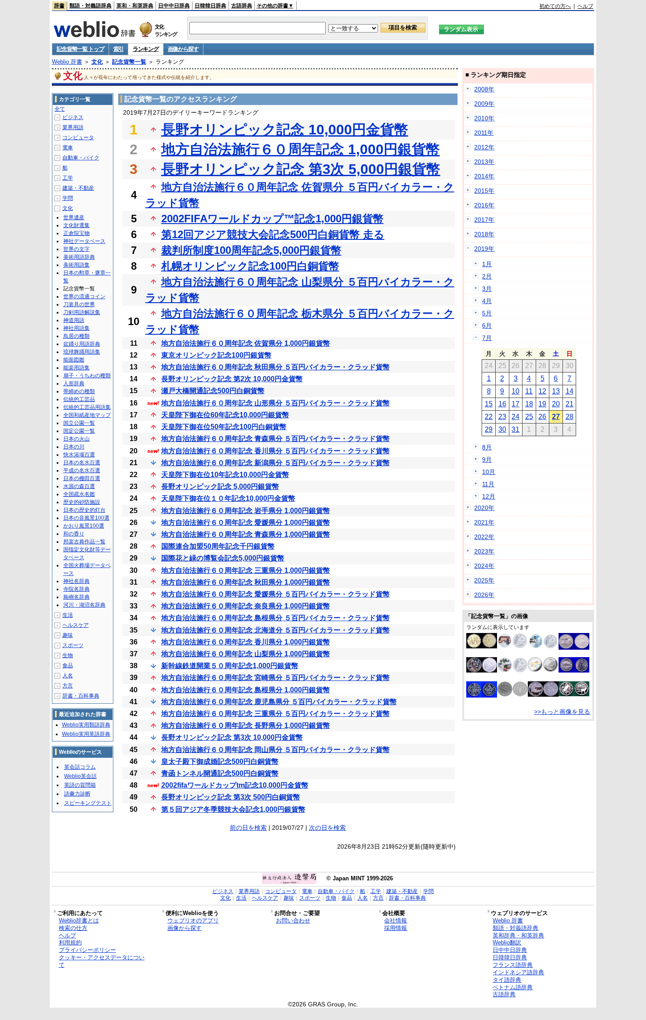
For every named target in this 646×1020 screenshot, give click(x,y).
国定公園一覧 (79, 431)
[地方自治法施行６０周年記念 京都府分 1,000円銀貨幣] (481, 670)
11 (529, 391)
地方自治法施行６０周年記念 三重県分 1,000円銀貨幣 (245, 570)
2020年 (484, 507)
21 (569, 404)
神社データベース (84, 241)
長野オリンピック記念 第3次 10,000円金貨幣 (232, 737)
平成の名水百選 (81, 470)
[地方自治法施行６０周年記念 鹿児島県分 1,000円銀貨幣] (512, 670)
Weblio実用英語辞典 (86, 734)
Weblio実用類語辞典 (86, 725)
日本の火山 (76, 439)
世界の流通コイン (84, 296)
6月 (487, 325)
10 (515, 391)
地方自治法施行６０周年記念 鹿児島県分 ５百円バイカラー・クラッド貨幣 (279, 701)
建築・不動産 (78, 188)
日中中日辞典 (174, 5)
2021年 (484, 522)
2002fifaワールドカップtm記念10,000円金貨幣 (234, 785)
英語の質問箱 (80, 785)
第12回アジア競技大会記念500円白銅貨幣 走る (273, 234)
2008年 (484, 89)
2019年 (484, 248)
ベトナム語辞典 (513, 987)
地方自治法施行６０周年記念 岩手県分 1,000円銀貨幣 (245, 510)
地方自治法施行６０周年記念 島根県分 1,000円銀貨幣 (245, 690)
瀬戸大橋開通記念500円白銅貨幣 (213, 390)
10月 (488, 471)
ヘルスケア (75, 625)
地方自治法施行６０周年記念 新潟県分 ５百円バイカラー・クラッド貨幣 (275, 463)
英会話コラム (80, 767)
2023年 (484, 551)
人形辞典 (73, 383)
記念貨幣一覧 (129, 61)
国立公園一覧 (79, 423)
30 (502, 429)
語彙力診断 (77, 794)
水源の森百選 (79, 486)
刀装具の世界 (79, 304)
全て (59, 109)
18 (529, 404)
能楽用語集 (76, 368)
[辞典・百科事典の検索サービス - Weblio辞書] (94, 34)
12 (542, 391)
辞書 (59, 5)
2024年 (484, 565)
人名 (67, 676)
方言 (67, 686)
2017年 (484, 219)
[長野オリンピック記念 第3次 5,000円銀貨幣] (574, 694)
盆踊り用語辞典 (81, 344)
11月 (488, 484)
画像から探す (183, 49)
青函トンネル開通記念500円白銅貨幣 (220, 773)
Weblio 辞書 (67, 61)
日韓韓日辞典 (210, 5)
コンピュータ (78, 137)
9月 (487, 459)
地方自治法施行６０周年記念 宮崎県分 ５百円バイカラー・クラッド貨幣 (275, 677)
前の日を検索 (248, 827)
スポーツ (72, 645)
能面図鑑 (73, 360)
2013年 (484, 161)
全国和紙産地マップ (87, 415)
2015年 (484, 190)
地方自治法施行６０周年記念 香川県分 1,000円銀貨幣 (245, 642)
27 (556, 416)
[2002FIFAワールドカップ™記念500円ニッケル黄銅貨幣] (481, 646)
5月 (487, 313)
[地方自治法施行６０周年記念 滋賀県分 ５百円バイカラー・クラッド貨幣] (512, 694)
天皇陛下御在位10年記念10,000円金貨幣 (225, 474)
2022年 (484, 536)
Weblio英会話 (80, 776)
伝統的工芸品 (79, 399)
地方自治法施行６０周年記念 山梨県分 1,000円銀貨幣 (245, 654)
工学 (67, 178)
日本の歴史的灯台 (84, 510)
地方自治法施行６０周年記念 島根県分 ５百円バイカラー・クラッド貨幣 (275, 618)
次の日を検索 (327, 827)
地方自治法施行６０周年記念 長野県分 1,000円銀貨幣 (245, 725)
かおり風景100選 (83, 526)
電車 (67, 148)
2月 (487, 276)
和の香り (73, 534)
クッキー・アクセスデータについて (102, 961)
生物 (67, 655)
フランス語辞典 (513, 965)
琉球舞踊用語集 (81, 352)
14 (569, 391)
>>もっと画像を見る (562, 711)
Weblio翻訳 (507, 942)
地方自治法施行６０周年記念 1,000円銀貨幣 (300, 149)
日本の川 (73, 447)
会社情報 (395, 920)
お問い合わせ (293, 920)
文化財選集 (76, 225)
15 (489, 404)
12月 (488, 496)
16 (502, 404)
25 (529, 416)
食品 (67, 665)
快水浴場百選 (79, 455)
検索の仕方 (73, 928)
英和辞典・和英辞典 (518, 935)
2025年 (484, 580)
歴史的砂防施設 (81, 502)
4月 (487, 300)
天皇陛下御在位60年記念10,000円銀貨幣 (225, 415)
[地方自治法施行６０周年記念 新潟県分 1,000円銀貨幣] (543, 694)
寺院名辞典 (76, 589)
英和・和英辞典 (134, 5)
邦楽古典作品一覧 (84, 542)
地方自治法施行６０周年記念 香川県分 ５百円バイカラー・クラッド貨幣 (275, 451)
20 (556, 404)
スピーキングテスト (88, 803)
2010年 (484, 118)
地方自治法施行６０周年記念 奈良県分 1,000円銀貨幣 (245, 606)
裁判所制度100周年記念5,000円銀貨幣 (251, 250)
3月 (487, 288)
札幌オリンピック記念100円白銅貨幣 (250, 266)
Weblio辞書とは (79, 920)
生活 (67, 615)
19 (542, 404)
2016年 (484, 205)
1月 (487, 264)
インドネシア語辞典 (518, 972)
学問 (67, 198)
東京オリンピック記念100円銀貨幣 (216, 355)
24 (515, 416)
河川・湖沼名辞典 (84, 605)
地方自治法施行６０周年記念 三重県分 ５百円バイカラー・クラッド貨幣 (275, 713)
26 (542, 416)
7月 (487, 337)
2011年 (484, 132)
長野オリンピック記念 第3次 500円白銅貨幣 (230, 797)
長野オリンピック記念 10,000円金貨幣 (284, 129)
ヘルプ (585, 6)
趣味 (67, 635)
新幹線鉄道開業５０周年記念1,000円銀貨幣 (229, 665)
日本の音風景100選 (86, 518)
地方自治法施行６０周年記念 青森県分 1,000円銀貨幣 (245, 534)
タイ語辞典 (507, 980)
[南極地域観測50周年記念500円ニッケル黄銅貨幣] (574, 647)
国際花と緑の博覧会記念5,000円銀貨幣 (222, 558)
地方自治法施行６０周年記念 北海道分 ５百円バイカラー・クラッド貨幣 (275, 630)
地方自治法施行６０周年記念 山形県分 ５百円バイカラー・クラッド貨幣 (275, 403)
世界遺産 (73, 217)
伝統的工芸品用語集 (87, 407)
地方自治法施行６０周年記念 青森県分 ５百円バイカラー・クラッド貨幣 (275, 438)
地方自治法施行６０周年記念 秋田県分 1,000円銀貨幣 (245, 582)
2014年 (484, 176)
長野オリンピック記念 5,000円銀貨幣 (220, 486)
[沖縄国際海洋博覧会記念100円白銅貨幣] (574, 670)
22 (489, 416)
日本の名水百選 (81, 462)
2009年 (484, 103)
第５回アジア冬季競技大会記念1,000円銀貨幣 (233, 809)
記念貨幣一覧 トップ (80, 49)
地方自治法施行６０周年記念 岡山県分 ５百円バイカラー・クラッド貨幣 (275, 749)
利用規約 (70, 942)
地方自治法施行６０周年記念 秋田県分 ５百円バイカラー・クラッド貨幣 (275, 367)
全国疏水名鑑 (79, 494)
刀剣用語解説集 (81, 312)
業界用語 (72, 127)
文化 (97, 61)
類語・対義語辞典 (90, 5)
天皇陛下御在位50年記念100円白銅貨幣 (224, 426)
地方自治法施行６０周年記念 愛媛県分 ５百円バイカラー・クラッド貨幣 (275, 594)
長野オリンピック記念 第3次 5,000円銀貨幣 (300, 169)
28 (569, 416)
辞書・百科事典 (80, 696)
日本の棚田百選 (81, 478)
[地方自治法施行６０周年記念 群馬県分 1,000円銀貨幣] (512, 646)
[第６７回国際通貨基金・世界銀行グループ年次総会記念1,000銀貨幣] (543, 669)
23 (502, 416)
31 (515, 429)
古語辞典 (241, 5)
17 (515, 404)
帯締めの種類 (79, 391)
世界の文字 (76, 249)
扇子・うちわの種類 (87, 376)
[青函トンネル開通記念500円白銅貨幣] (481, 695)
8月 (487, 447)
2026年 (484, 594)
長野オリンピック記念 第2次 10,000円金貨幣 (232, 379)
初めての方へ (555, 6)
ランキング (146, 49)
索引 (118, 49)
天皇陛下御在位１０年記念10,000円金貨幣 (228, 498)
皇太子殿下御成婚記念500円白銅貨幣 (220, 761)
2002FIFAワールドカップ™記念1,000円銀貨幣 (272, 218)
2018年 (484, 234)
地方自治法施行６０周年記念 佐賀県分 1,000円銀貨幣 (245, 343)
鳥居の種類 (76, 336)
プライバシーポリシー (87, 950)
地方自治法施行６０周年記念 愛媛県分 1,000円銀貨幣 (245, 522)
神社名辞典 (76, 581)
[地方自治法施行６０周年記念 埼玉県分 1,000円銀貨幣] (543, 647)
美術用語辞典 (79, 257)
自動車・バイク (80, 158)
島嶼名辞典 (76, 597)
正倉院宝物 (76, 233)
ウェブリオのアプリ (193, 920)
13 (556, 391)
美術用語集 (76, 265)
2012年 (484, 147)
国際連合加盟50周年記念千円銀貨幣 (218, 546)
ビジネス (72, 117)
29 (489, 429)
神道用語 (73, 320)
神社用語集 (76, 328)
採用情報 (395, 928)
